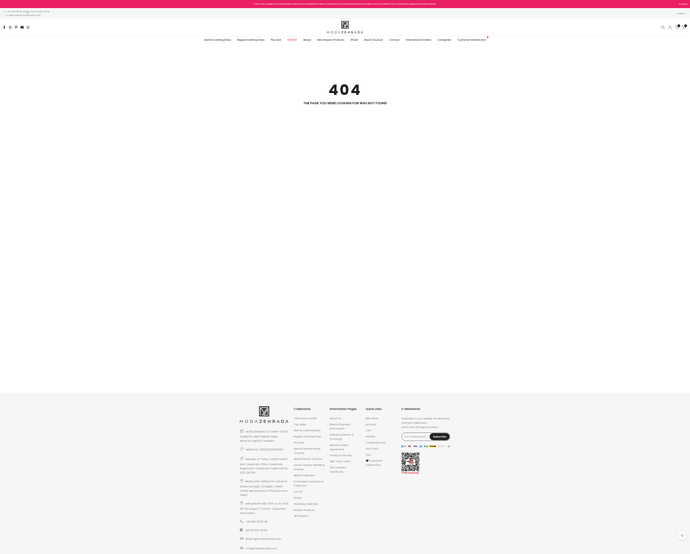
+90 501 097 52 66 (39, 11)
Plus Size (276, 40)
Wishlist (370, 436)
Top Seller (300, 424)
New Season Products (330, 40)
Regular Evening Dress (250, 40)
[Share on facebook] (4, 27)
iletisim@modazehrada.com (25, 15)
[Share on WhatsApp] (28, 27)
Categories (444, 40)
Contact (394, 40)
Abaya (307, 40)
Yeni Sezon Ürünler (305, 418)
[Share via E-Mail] (22, 27)
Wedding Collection (306, 504)
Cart (368, 430)
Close (7, 4)
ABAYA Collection (304, 475)
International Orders (418, 40)
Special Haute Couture (308, 459)
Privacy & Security (341, 455)
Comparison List (376, 442)
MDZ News (372, 418)
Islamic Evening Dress (217, 40)
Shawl (354, 40)
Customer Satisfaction (473, 40)
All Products (301, 516)
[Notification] (345, 4)
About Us (335, 418)
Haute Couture (373, 40)
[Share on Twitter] (10, 27)
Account (371, 424)
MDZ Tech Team (340, 461)
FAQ (368, 455)
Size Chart (372, 448)
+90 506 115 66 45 (16, 11)
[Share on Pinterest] (16, 27)
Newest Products (304, 510)
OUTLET (292, 40)
